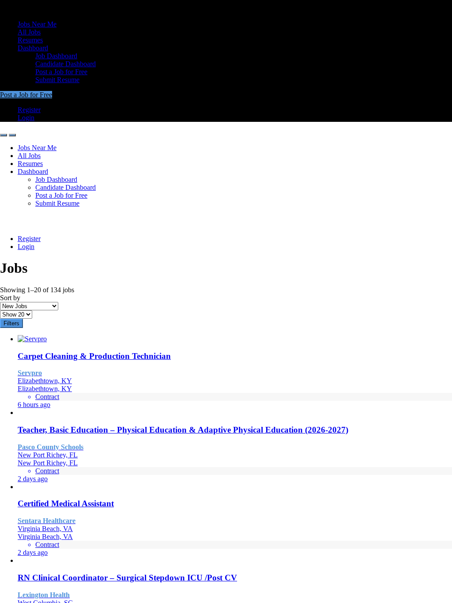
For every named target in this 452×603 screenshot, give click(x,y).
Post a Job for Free (61, 71)
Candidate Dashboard (65, 64)
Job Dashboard (56, 56)
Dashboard (33, 48)
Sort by (10, 298)
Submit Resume (57, 79)
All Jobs (29, 32)
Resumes (30, 40)
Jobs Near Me (37, 24)
